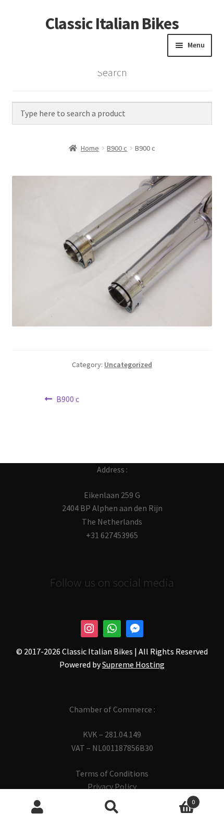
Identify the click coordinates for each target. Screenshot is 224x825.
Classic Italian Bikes (112, 23)
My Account (37, 807)
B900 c (117, 148)
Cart (172, 798)
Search (111, 807)
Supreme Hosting (133, 664)
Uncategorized (128, 364)
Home (90, 148)
